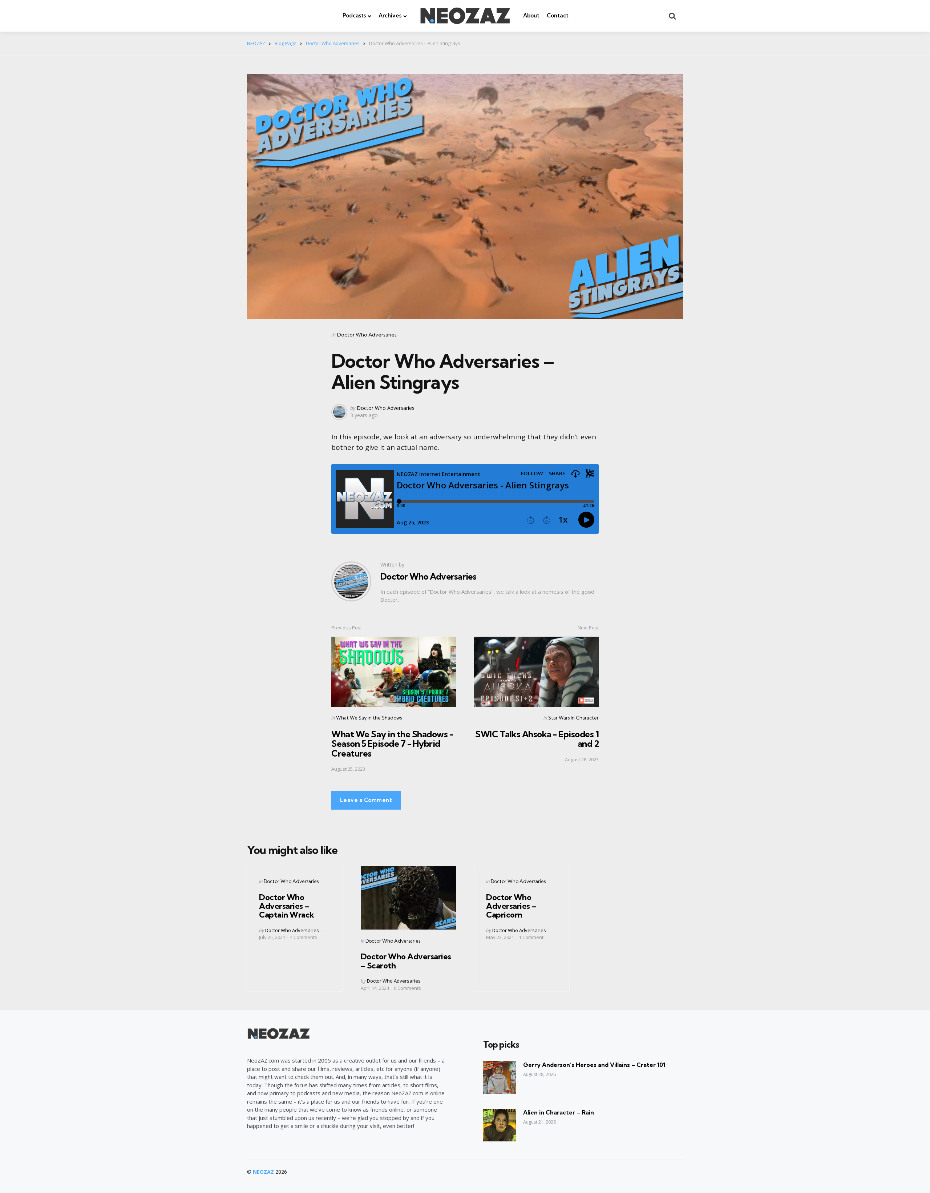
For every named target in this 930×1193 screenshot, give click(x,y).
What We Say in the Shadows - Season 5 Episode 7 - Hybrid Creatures (392, 744)
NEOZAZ (263, 1171)
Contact (558, 15)
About (531, 15)
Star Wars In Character (573, 718)
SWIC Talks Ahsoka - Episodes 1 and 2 (537, 739)
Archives (390, 15)
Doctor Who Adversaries (367, 334)
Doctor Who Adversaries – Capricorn (511, 906)
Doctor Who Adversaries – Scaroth (406, 960)
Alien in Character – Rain (558, 1112)
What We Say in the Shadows (369, 718)
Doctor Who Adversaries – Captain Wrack (286, 906)
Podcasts (354, 15)
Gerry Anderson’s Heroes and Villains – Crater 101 (594, 1064)
